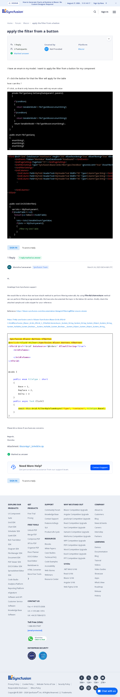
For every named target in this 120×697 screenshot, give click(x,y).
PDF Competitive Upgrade (74, 545)
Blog (96, 519)
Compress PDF (34, 539)
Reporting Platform (16, 588)
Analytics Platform (15, 584)
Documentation (101, 551)
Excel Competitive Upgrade (75, 554)
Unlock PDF (32, 530)
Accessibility (50, 566)
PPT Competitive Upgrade (74, 558)
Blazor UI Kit (69, 578)
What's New (99, 582)
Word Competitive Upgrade (75, 549)
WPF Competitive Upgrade (75, 540)
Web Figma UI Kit (71, 587)
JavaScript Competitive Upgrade (77, 519)
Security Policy (64, 684)
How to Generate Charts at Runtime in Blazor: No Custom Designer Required (42, 3)
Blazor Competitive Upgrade (76, 510)
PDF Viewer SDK (14, 562)
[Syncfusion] (19, 677)
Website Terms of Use (46, 684)
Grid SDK (11, 522)
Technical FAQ (50, 557)
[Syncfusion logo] (12, 11)
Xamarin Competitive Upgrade (76, 532)
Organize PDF (33, 548)
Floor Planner (33, 552)
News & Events (101, 523)
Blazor (26, 23)
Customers (99, 514)
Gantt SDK (12, 535)
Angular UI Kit (69, 582)
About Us (98, 510)
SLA (46, 527)
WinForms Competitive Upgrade (77, 536)
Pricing (30, 518)
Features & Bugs (51, 523)
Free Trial (31, 513)
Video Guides (100, 569)
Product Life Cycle (52, 532)
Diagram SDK (13, 549)
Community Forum (52, 510)
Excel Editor (32, 561)
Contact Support (100, 467)
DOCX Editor (33, 556)
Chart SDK (12, 527)
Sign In (104, 11)
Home (10, 23)
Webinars (49, 575)
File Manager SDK (15, 553)
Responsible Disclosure (18, 688)
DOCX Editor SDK (15, 566)
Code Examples (51, 561)
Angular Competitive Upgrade (76, 514)
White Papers (50, 548)
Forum (18, 23)
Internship (99, 532)
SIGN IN (13, 480)
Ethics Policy (36, 688)
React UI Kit (68, 573)
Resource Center (52, 579)
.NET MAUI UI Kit (70, 569)
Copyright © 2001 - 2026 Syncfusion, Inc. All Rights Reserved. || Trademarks (40, 692)
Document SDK (14, 557)
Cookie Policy (28, 684)
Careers (98, 527)
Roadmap (99, 587)
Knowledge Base (52, 514)
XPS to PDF (32, 543)
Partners (98, 536)
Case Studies (50, 553)
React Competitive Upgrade (75, 523)
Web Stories (50, 570)
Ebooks (48, 544)
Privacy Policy (13, 684)
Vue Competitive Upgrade (74, 527)
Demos (98, 547)
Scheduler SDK (14, 531)
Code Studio (13, 579)
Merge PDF (32, 534)
